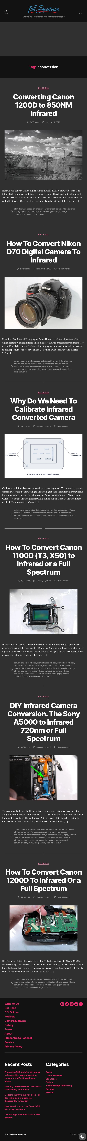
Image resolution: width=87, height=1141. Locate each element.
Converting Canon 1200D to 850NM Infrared (43, 105)
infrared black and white (57, 209)
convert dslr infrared (65, 663)
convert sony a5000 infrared (49, 829)
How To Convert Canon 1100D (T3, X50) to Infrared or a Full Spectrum (43, 559)
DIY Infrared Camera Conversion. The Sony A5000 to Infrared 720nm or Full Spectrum (43, 722)
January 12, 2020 (43, 747)
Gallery (9, 1025)
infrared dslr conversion (52, 366)
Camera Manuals (15, 1020)
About (8, 1033)
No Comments (64, 269)
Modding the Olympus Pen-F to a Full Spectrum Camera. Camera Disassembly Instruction (22, 1098)
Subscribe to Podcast (18, 1038)
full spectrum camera (52, 665)
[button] (82, 1136)
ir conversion (65, 369)
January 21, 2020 (43, 426)
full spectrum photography (64, 668)
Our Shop (10, 1008)
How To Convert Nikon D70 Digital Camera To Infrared (43, 251)
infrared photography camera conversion (31, 840)
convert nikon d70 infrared (48, 361)
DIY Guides (43, 88)
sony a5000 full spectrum (34, 843)
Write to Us (12, 1003)
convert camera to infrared (25, 361)
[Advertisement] (43, 39)
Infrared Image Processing (59, 1085)
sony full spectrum (54, 843)
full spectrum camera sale (41, 668)
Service (9, 1042)
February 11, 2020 (43, 269)
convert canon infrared (46, 663)
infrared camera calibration (35, 513)
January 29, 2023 (53, 122)
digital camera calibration (24, 510)
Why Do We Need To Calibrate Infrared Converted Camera (43, 409)
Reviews (10, 1016)
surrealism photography (34, 214)
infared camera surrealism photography (30, 209)
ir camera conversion (50, 369)
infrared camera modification (59, 513)
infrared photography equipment (51, 211)
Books (9, 1029)
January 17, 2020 (43, 581)
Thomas (35, 122)
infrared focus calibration (44, 515)
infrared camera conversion (42, 364)
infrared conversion (33, 366)
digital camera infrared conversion (50, 510)
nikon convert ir (20, 372)
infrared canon (62, 982)
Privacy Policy (13, 1046)
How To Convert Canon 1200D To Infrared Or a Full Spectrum (43, 880)
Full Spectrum (19, 1134)
